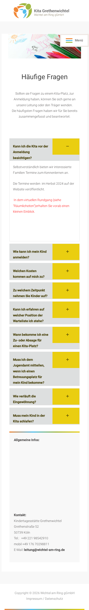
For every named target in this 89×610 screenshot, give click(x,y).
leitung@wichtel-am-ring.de (44, 550)
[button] (44, 150)
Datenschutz (54, 598)
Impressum (34, 598)
